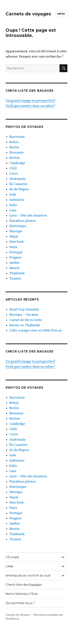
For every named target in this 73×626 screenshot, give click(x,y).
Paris (13, 247)
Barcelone (17, 137)
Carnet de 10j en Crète (25, 320)
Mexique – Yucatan (23, 314)
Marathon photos (22, 221)
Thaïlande (17, 273)
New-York (16, 242)
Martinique (17, 226)
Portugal (15, 252)
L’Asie (9, 566)
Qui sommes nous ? (20, 603)
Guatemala (17, 179)
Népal (13, 236)
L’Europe (12, 557)
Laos (12, 210)
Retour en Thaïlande (24, 325)
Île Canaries (18, 184)
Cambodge (17, 163)
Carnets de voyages (28, 13)
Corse (13, 173)
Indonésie (17, 200)
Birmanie (16, 152)
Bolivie (14, 158)
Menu (61, 13)
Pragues (15, 257)
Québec (14, 263)
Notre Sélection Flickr (22, 594)
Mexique (15, 231)
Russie (14, 268)
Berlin (14, 147)
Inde (12, 194)
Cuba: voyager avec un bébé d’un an (35, 330)
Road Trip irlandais (24, 309)
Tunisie (15, 278)
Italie (13, 205)
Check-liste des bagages (24, 584)
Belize (14, 142)
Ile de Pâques (19, 189)
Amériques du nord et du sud (28, 575)
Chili (13, 168)
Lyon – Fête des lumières (28, 215)
